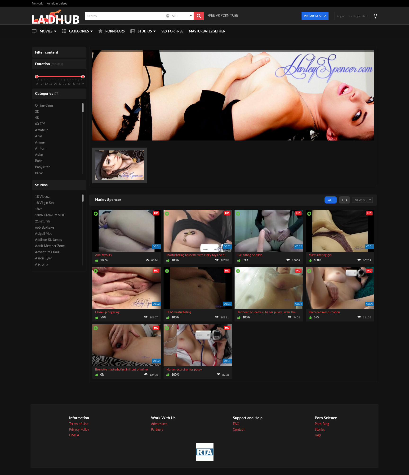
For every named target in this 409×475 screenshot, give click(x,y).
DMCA (74, 435)
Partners (157, 429)
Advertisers (159, 424)
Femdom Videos (57, 3)
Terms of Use (78, 424)
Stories (320, 429)
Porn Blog (322, 424)
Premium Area (315, 16)
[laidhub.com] (57, 15)
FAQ (236, 424)
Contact (239, 429)
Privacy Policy (79, 429)
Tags (318, 435)
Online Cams (44, 105)
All (330, 200)
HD (344, 200)
